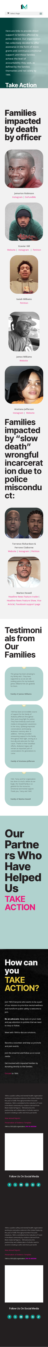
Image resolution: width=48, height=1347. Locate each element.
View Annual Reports (12, 1118)
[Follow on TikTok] (38, 1184)
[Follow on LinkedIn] (32, 1184)
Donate (8, 1073)
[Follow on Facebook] (9, 1184)
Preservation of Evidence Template (18, 1123)
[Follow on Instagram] (26, 1184)
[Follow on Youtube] (21, 1184)
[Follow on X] (15, 1184)
